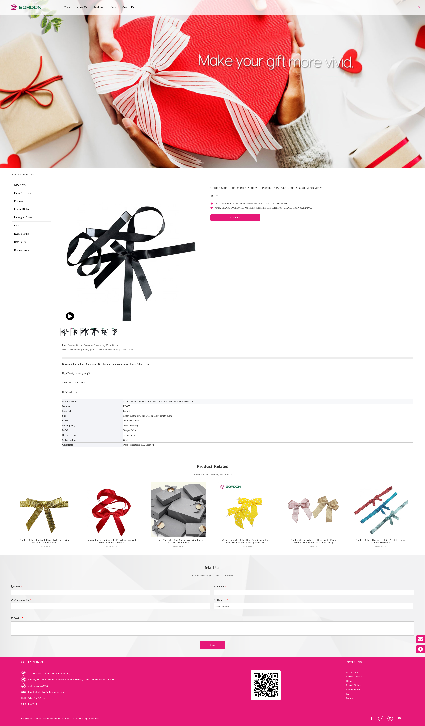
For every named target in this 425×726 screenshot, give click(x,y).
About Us (82, 7)
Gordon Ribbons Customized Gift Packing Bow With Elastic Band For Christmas (111, 541)
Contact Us (128, 7)
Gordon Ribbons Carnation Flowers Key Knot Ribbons (93, 345)
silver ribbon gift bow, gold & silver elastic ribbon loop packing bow (100, 349)
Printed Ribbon (22, 209)
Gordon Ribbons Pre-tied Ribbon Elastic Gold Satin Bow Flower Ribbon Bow (44, 541)
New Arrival (20, 184)
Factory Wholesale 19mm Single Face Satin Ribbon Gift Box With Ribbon (179, 541)
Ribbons (18, 201)
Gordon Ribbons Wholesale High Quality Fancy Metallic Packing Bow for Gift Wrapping (313, 541)
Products (98, 7)
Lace (16, 225)
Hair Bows (20, 241)
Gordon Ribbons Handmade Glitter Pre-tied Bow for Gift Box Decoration (380, 541)
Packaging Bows (26, 174)
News (113, 7)
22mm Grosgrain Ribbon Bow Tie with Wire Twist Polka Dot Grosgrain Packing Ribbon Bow (246, 541)
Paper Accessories (23, 193)
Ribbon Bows (21, 250)
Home (67, 7)
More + (349, 698)
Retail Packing (21, 233)
